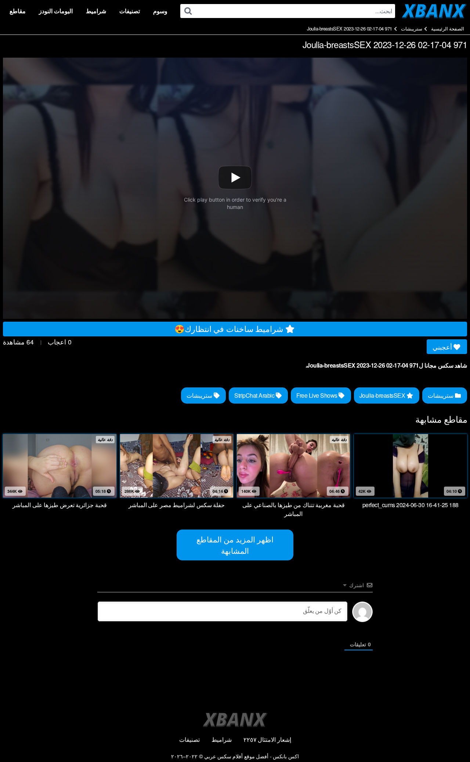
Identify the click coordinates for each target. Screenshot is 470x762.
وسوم (160, 11)
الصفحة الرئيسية (447, 28)
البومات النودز (56, 11)
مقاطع (18, 11)
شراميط (96, 11)
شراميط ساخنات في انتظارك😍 (229, 328)
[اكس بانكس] (434, 11)
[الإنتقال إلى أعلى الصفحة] (450, 738)
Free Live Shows (317, 395)
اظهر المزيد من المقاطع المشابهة (235, 545)
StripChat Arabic (255, 395)
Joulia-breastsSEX (382, 395)
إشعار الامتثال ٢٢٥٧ (267, 739)
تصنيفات (129, 11)
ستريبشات (411, 28)
